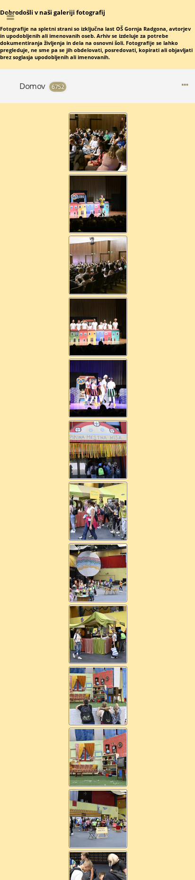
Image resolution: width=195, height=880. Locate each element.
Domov (32, 85)
